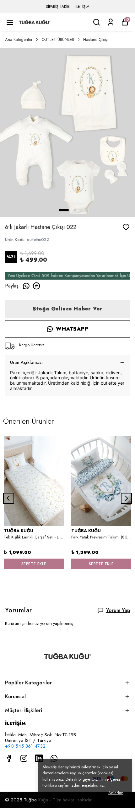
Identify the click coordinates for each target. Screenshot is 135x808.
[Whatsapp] (54, 758)
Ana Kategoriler (18, 39)
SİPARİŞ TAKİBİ (58, 6)
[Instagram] (24, 758)
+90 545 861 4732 (25, 746)
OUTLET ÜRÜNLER (57, 39)
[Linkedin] (39, 758)
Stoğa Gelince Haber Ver (67, 308)
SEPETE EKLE (33, 564)
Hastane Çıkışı (95, 39)
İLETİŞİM (82, 6)
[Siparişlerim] (111, 22)
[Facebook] (9, 758)
